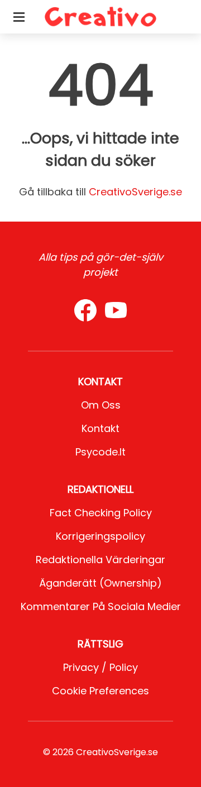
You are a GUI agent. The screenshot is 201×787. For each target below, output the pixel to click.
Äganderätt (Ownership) (100, 583)
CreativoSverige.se (135, 192)
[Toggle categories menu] (19, 16)
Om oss (101, 405)
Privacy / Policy (100, 667)
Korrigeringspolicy (100, 536)
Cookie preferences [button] (100, 691)
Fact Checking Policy (101, 513)
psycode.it (100, 452)
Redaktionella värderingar (100, 560)
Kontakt (100, 428)
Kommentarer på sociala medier (101, 606)
